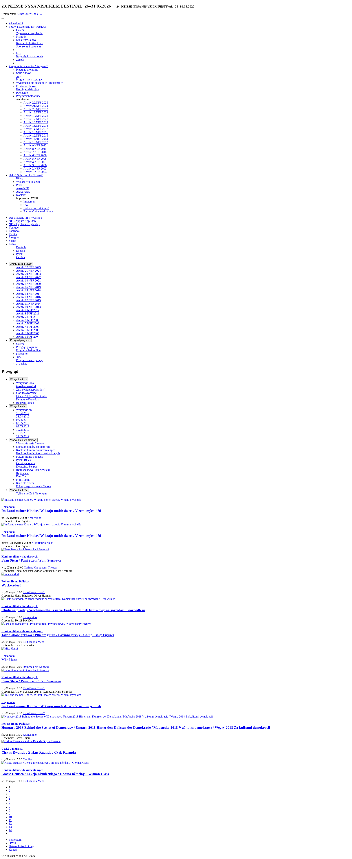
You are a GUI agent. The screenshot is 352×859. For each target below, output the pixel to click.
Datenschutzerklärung (21, 846)
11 (10, 820)
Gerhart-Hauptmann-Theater (40, 567)
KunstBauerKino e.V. (29, 13)
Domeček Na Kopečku (36, 666)
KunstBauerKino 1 (34, 592)
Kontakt (13, 849)
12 (10, 823)
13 (10, 826)
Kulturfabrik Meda (42, 542)
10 (10, 816)
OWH (12, 843)
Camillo (27, 759)
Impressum (15, 839)
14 (10, 830)
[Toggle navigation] (2, 18)
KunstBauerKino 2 (34, 713)
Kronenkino (34, 517)
